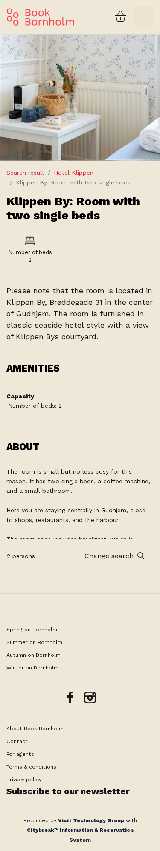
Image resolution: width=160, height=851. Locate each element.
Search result (25, 172)
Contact (17, 741)
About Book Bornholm (35, 729)
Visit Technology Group (91, 820)
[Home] (40, 17)
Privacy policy (23, 780)
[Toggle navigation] (143, 16)
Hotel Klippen (73, 172)
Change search (110, 556)
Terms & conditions (31, 767)
